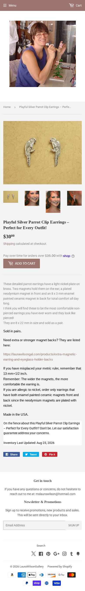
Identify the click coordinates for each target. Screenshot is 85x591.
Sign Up (73, 525)
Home (7, 107)
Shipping (9, 243)
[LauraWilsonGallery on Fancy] (78, 554)
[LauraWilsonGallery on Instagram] (64, 554)
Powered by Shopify (60, 566)
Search (41, 545)
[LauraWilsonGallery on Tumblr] (72, 554)
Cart (78, 5)
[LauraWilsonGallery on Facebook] (41, 554)
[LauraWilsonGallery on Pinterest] (48, 554)
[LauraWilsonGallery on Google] (56, 554)
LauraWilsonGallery (32, 566)
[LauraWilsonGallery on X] (33, 555)
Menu (12, 5)
